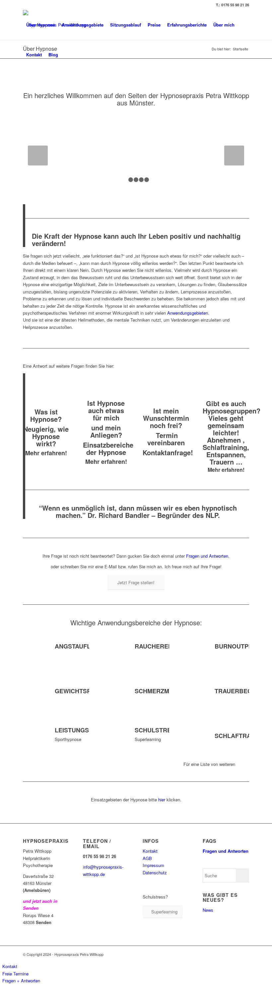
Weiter (234, 155)
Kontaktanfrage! (168, 452)
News (208, 910)
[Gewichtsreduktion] (34, 691)
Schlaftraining (241, 735)
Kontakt (150, 851)
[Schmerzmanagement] (114, 691)
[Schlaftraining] (194, 736)
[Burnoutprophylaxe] (194, 646)
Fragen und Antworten (207, 556)
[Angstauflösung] (34, 646)
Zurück (38, 155)
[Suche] (66, 55)
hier (161, 799)
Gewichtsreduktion (88, 691)
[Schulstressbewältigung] (114, 736)
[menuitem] (40, 25)
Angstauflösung (83, 646)
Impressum (153, 865)
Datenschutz (155, 872)
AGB (147, 858)
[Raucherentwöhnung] (114, 646)
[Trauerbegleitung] (194, 691)
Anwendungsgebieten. (188, 313)
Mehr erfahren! (46, 453)
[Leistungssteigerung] (34, 736)
